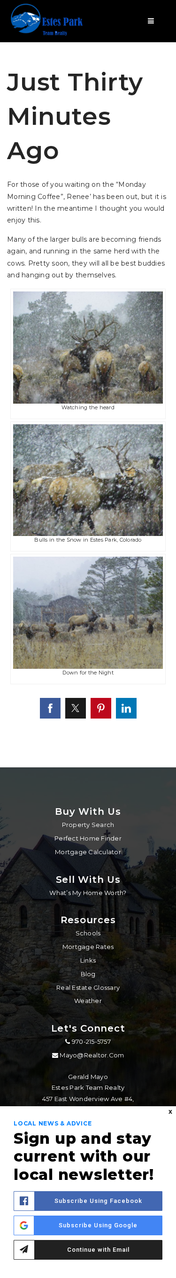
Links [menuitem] (88, 960)
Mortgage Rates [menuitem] (88, 946)
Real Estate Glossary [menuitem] (88, 987)
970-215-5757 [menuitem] (90, 1041)
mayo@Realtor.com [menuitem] (92, 1055)
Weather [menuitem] (88, 1000)
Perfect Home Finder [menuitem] (88, 838)
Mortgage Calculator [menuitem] (88, 852)
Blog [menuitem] (88, 974)
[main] (88, 383)
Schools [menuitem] (88, 933)
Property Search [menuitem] (88, 824)
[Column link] (48, 21)
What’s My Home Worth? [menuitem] (87, 892)
